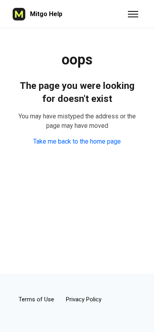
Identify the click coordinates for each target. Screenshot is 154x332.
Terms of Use (36, 299)
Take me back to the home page (77, 141)
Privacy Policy (83, 299)
